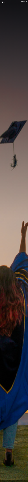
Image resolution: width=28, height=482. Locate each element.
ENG (21, 1)
